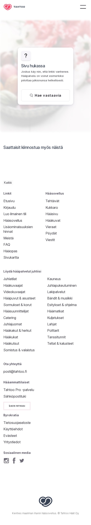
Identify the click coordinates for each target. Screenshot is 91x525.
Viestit (50, 240)
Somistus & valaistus (19, 350)
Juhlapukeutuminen (62, 285)
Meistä (8, 238)
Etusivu (9, 201)
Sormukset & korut (17, 305)
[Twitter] (22, 460)
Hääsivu (52, 214)
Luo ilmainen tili (14, 214)
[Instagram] (6, 460)
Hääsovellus (12, 220)
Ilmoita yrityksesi (17, 405)
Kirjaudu (9, 207)
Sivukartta (11, 257)
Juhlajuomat (12, 324)
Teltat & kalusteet (60, 343)
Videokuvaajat (14, 292)
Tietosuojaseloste (17, 423)
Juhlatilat (10, 279)
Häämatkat (55, 311)
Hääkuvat (53, 220)
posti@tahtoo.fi (15, 371)
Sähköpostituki (14, 396)
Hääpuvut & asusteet (19, 298)
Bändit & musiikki (59, 298)
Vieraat (51, 227)
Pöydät (51, 233)
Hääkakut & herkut (17, 330)
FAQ (6, 244)
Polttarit (53, 330)
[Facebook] (14, 460)
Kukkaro (52, 207)
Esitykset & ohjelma (62, 305)
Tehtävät (52, 201)
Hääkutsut (11, 343)
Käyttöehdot (13, 429)
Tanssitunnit (56, 337)
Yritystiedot (12, 442)
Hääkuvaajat (13, 285)
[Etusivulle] (17, 7)
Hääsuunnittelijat (16, 311)
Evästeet (10, 435)
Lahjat (52, 324)
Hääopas (10, 251)
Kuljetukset (55, 318)
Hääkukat (10, 337)
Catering (9, 318)
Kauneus (54, 279)
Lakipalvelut (56, 292)
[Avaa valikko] (83, 7)
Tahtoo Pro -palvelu (18, 390)
